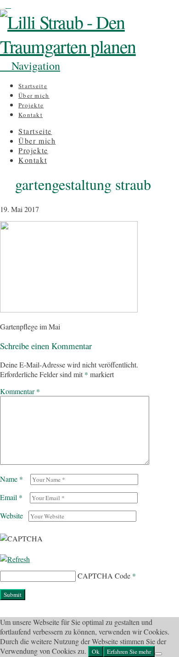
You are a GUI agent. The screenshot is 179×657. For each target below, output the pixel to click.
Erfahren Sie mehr (129, 651)
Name (11, 479)
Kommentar (20, 391)
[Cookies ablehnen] (158, 653)
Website (11, 515)
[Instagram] (3, 5)
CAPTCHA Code (104, 575)
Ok (96, 651)
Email (11, 497)
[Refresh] (15, 559)
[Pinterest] (8, 5)
